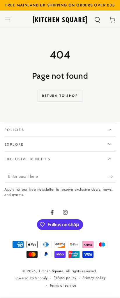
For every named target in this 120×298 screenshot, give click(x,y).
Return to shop (60, 95)
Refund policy (65, 277)
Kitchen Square (50, 271)
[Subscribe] (112, 176)
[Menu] (7, 20)
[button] (97, 20)
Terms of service (63, 285)
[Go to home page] (59, 19)
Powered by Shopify (31, 278)
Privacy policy (93, 277)
